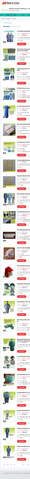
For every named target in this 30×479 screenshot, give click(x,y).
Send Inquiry (21, 44)
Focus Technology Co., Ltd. (18, 473)
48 (14, 464)
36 (11, 464)
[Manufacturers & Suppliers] (10, 3)
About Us (19, 15)
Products (12, 15)
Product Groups (8, 22)
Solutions (26, 15)
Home (4, 15)
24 (7, 464)
